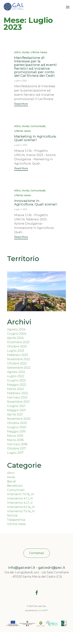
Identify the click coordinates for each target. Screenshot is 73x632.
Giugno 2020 (16, 427)
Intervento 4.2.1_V (20, 502)
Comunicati (37, 126)
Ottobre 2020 (17, 423)
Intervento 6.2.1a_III (21, 507)
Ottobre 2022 (17, 363)
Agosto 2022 (16, 372)
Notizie (12, 515)
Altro (17, 52)
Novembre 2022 (18, 359)
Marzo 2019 (15, 435)
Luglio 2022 (15, 376)
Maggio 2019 (16, 431)
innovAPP (43, 610)
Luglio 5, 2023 (20, 80)
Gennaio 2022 (17, 397)
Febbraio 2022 (17, 393)
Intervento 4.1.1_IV (20, 498)
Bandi (11, 481)
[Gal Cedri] (14, 7)
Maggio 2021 (16, 410)
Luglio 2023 (15, 350)
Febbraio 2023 (17, 355)
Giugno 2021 (16, 406)
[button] (21, 104)
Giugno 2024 (16, 333)
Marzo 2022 (15, 389)
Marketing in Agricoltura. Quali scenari (35, 138)
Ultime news (38, 52)
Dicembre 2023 (18, 342)
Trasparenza (16, 519)
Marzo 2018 (15, 440)
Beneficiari (15, 485)
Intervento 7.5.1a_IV (21, 511)
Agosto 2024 (16, 329)
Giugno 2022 (16, 380)
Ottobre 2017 (16, 448)
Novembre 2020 (18, 418)
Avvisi (25, 52)
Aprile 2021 (15, 414)
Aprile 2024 (15, 338)
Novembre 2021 (18, 401)
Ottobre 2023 (17, 346)
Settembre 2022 (18, 367)
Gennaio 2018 (17, 444)
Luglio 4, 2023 (20, 145)
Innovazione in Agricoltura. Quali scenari (35, 202)
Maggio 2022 (16, 384)
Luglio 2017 (15, 452)
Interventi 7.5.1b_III (20, 494)
